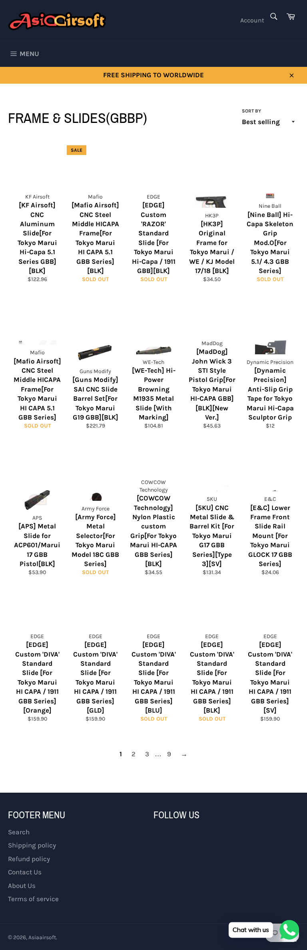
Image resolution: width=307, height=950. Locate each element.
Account (252, 20)
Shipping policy (32, 845)
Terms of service (33, 899)
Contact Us (25, 872)
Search (19, 832)
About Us (22, 886)
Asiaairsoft (42, 937)
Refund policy (29, 859)
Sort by (251, 111)
